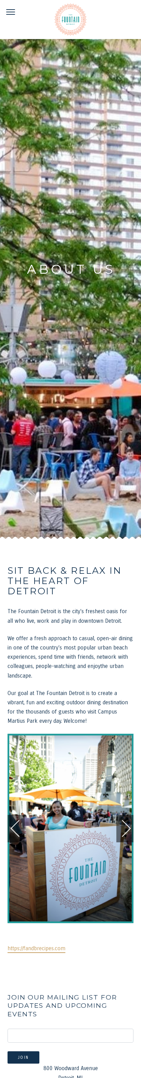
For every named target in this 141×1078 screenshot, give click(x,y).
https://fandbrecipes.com (36, 948)
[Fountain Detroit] (70, 19)
